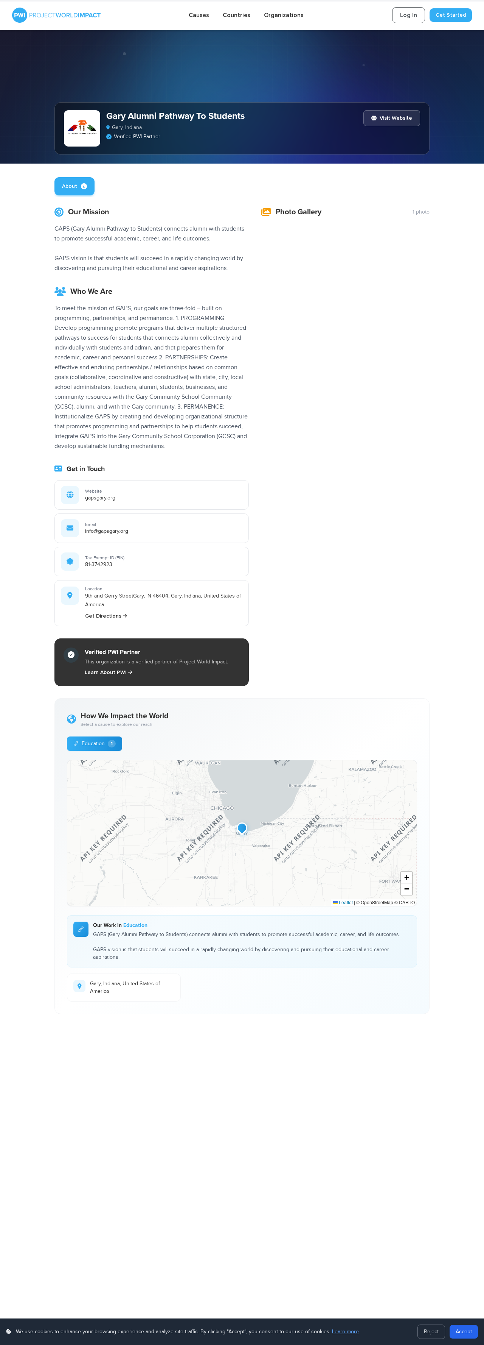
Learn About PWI (106, 672)
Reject (431, 1332)
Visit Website (396, 118)
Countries (236, 15)
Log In (408, 15)
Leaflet (345, 902)
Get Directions (103, 616)
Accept (464, 1332)
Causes (199, 15)
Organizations (284, 15)
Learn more (345, 1332)
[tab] (74, 186)
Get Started (451, 15)
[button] (242, 827)
